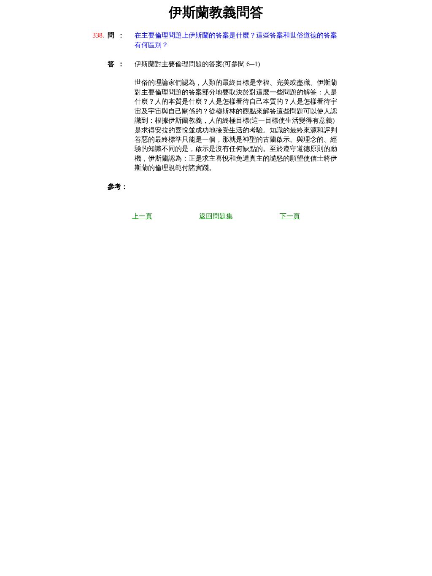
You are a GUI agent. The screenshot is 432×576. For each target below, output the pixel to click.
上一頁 (142, 216)
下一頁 (290, 216)
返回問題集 (216, 216)
